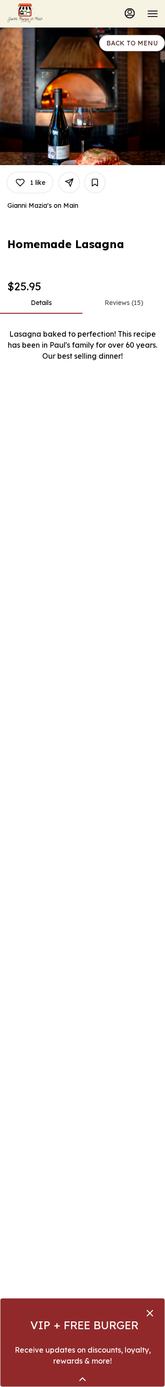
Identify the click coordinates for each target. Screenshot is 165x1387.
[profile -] (129, 13)
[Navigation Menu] (153, 14)
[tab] (41, 303)
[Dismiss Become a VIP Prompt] (150, 1313)
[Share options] (69, 182)
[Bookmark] (95, 182)
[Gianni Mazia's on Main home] (48, 13)
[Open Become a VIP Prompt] (82, 1379)
